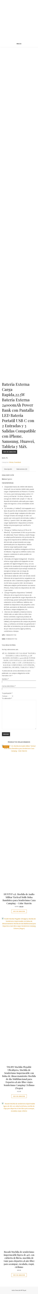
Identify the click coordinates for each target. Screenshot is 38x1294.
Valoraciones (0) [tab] (21, 469)
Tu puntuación (7, 693)
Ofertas (11, 462)
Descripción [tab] (8, 469)
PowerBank (17, 462)
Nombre (5, 679)
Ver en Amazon (9, 452)
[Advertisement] (19, 20)
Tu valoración (7, 698)
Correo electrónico (9, 686)
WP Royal (23, 1290)
